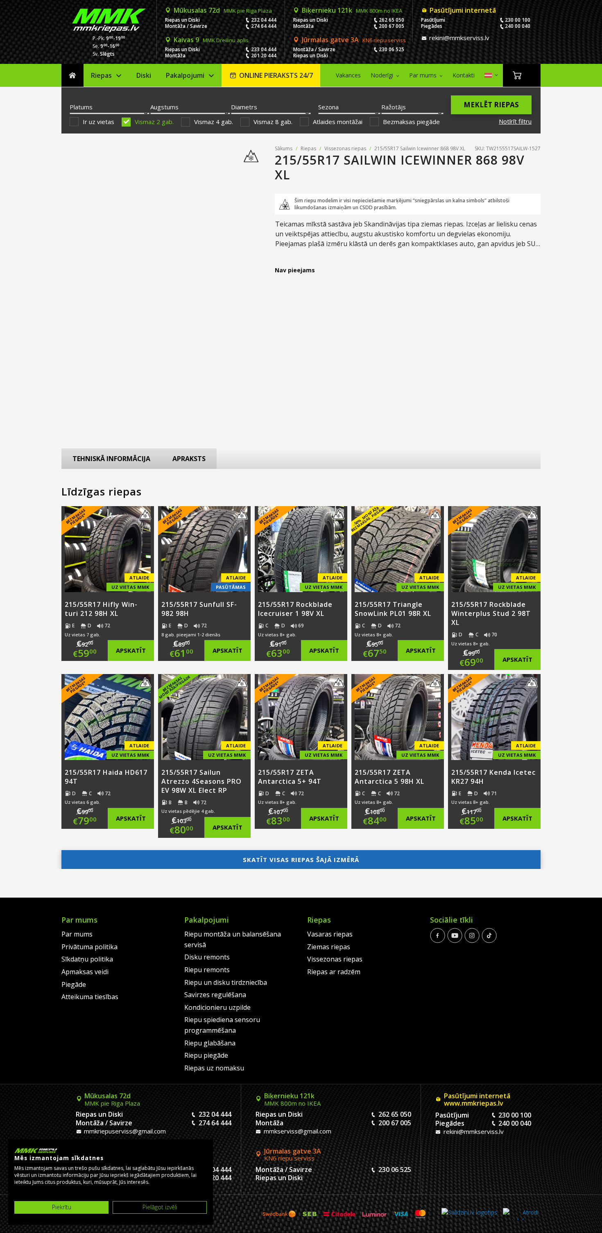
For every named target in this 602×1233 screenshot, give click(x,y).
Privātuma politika (89, 946)
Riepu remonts (207, 969)
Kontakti (464, 75)
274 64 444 (263, 26)
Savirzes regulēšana (215, 994)
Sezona (328, 107)
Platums (81, 107)
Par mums (423, 75)
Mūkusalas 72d (223, 10)
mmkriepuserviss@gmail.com (124, 1131)
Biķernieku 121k (352, 10)
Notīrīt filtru (515, 121)
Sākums (72, 75)
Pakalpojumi (185, 75)
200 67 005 (391, 26)
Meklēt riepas (491, 104)
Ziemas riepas (328, 946)
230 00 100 (517, 19)
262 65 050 (391, 19)
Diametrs (244, 107)
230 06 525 (391, 49)
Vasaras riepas (330, 934)
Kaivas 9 (211, 39)
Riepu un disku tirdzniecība (225, 982)
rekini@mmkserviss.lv (458, 38)
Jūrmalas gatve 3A (354, 39)
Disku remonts (207, 957)
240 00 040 (517, 26)
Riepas (101, 75)
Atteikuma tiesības (89, 996)
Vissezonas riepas (345, 148)
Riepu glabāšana (209, 1042)
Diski (143, 75)
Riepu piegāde (206, 1055)
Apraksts (189, 458)
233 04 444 (263, 49)
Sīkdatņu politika (87, 959)
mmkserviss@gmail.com (296, 1131)
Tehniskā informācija (111, 458)
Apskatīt (131, 650)
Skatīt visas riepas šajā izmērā (301, 859)
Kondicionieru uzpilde (217, 1007)
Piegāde (73, 984)
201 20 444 (263, 55)
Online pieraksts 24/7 (276, 75)
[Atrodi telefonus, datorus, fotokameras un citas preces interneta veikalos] (521, 1214)
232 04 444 (263, 19)
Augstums (164, 107)
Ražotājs (393, 107)
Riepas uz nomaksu (214, 1067)
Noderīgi (382, 75)
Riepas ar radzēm (333, 971)
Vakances (348, 75)
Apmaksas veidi (85, 971)
